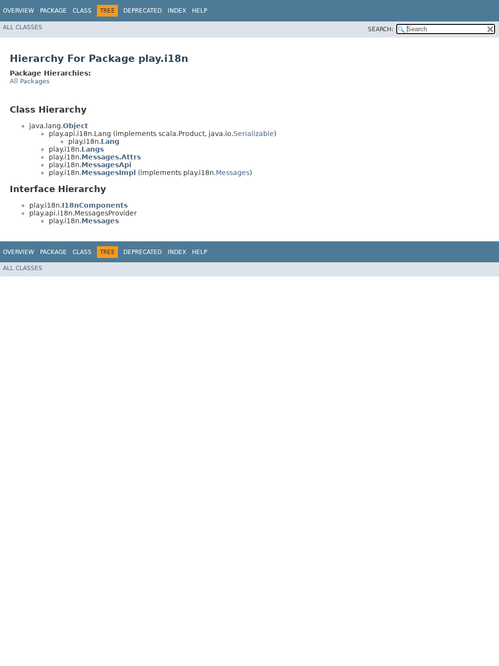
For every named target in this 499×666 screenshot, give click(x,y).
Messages (233, 172)
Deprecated (142, 10)
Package (53, 10)
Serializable (253, 133)
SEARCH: (380, 29)
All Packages (30, 81)
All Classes (22, 27)
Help (199, 10)
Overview (18, 10)
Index (177, 10)
